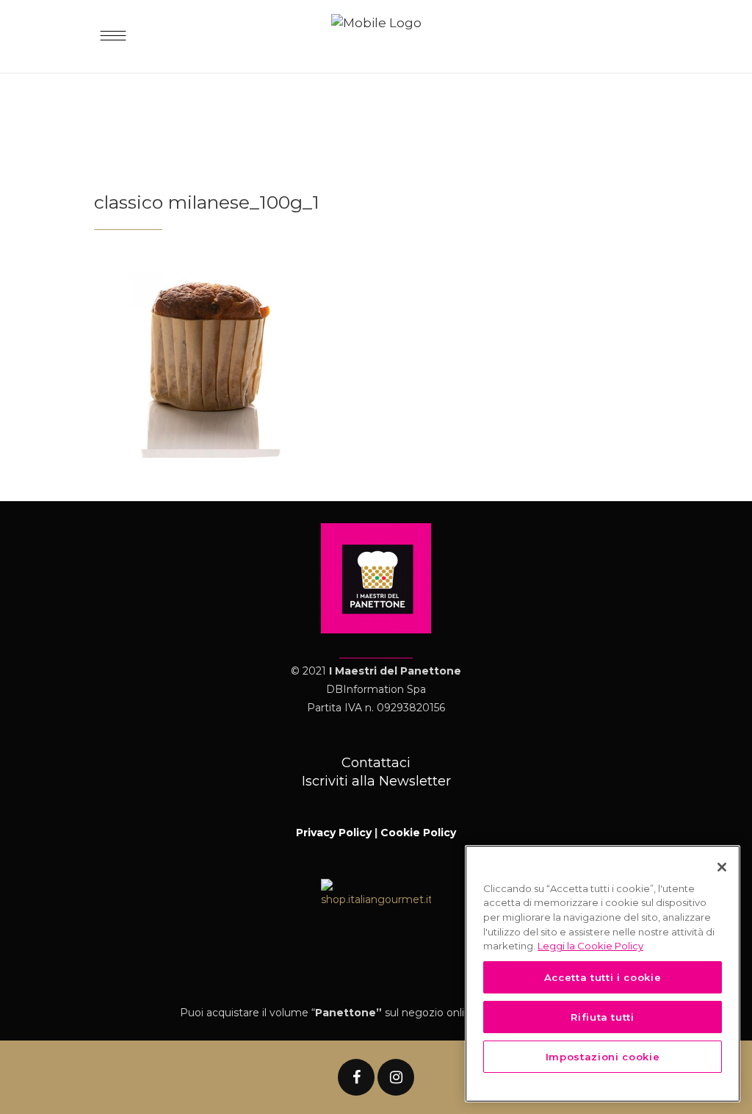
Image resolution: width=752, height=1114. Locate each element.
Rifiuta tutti (602, 1017)
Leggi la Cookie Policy (590, 946)
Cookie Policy (418, 832)
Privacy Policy (334, 832)
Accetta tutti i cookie (602, 977)
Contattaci (376, 763)
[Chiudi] (722, 867)
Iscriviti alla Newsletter (376, 781)
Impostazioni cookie (602, 1057)
